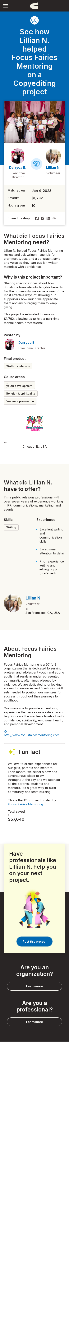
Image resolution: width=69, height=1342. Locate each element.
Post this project (34, 941)
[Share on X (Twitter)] (42, 218)
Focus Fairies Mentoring (25, 804)
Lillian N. (53, 167)
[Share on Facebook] (37, 218)
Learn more (34, 986)
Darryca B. (17, 167)
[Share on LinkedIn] (48, 218)
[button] (6, 5)
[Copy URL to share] (54, 218)
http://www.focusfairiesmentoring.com (31, 735)
